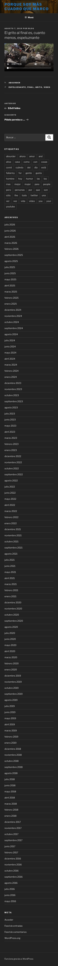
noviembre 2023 (13, 389)
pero (8, 190)
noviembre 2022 (13, 462)
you (41, 201)
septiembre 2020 (13, 621)
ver (8, 201)
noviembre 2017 (13, 828)
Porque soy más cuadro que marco (26, 6)
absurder (11, 156)
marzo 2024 (10, 364)
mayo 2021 (10, 572)
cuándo (19, 167)
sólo (8, 195)
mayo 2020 (10, 645)
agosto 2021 (10, 553)
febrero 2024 (11, 371)
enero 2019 (10, 742)
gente (29, 173)
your (48, 201)
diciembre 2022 (12, 456)
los (45, 178)
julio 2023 (9, 413)
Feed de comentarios (15, 932)
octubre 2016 (11, 870)
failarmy (10, 173)
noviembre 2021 (13, 535)
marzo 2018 (10, 803)
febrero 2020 (11, 663)
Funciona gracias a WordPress (18, 959)
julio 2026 (9, 224)
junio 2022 (10, 492)
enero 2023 (10, 450)
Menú (30, 17)
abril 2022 (9, 505)
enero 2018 (10, 816)
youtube (10, 206)
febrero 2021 (11, 590)
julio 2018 (9, 779)
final (30, 87)
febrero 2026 (11, 249)
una (44, 195)
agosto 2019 (11, 700)
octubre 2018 (11, 761)
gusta (39, 173)
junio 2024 (10, 346)
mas (8, 184)
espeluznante (17, 87)
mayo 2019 (10, 718)
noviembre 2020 (13, 608)
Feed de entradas (13, 926)
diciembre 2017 (12, 822)
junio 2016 (9, 895)
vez (15, 201)
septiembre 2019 (13, 694)
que (38, 190)
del (28, 167)
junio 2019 (9, 712)
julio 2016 (9, 889)
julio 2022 (9, 486)
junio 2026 (10, 230)
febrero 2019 (11, 736)
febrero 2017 (11, 852)
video (47, 87)
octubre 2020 (11, 614)
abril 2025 (9, 285)
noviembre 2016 (13, 864)
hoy (20, 178)
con (35, 162)
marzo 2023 (10, 438)
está (43, 167)
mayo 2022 (10, 499)
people (46, 184)
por (30, 190)
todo (24, 195)
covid (9, 167)
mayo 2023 (10, 425)
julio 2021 (9, 560)
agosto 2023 (11, 407)
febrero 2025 (11, 298)
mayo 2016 (10, 901)
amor (32, 156)
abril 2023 (9, 432)
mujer (28, 184)
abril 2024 (9, 358)
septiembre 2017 (13, 840)
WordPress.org (12, 938)
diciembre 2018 (12, 749)
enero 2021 (10, 596)
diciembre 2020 (12, 602)
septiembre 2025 (13, 255)
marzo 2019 (10, 730)
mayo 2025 (10, 279)
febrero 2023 (11, 444)
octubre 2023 (11, 395)
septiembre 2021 (13, 547)
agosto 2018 (11, 773)
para (37, 184)
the (16, 195)
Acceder (8, 919)
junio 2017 (9, 846)
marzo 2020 (10, 657)
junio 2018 (9, 785)
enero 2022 (10, 523)
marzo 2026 (10, 243)
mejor (17, 184)
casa (17, 162)
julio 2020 (9, 633)
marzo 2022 (10, 511)
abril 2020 (9, 651)
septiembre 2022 (13, 474)
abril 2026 (9, 237)
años (8, 162)
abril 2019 (9, 724)
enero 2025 (10, 303)
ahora (22, 156)
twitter (34, 195)
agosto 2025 (11, 261)
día (35, 167)
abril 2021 (9, 578)
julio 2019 (9, 706)
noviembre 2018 (13, 755)
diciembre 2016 (12, 858)
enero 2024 (10, 377)
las (38, 178)
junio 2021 (9, 566)
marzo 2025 (10, 291)
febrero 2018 (11, 809)
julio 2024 (9, 340)
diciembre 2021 (12, 529)
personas (20, 190)
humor (29, 178)
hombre (10, 178)
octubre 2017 (11, 834)
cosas (44, 162)
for (20, 173)
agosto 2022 (11, 480)
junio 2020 (10, 639)
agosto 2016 (11, 883)
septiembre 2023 (13, 401)
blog (31, 28)
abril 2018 (9, 797)
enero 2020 (10, 669)
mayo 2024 (10, 352)
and (41, 156)
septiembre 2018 (13, 767)
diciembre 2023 (12, 383)
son (46, 190)
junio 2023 (10, 419)
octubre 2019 (11, 688)
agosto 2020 (11, 627)
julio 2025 (9, 267)
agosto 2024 (11, 334)
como (27, 162)
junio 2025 (10, 273)
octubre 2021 (11, 541)
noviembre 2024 (13, 316)
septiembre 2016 (13, 877)
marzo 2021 (10, 584)
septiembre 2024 (13, 328)
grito (38, 87)
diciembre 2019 (12, 675)
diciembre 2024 (12, 310)
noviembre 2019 (13, 682)
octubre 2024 (11, 322)
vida (23, 201)
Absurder (15, 83)
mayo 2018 (10, 791)
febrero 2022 (11, 517)
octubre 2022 (11, 468)
